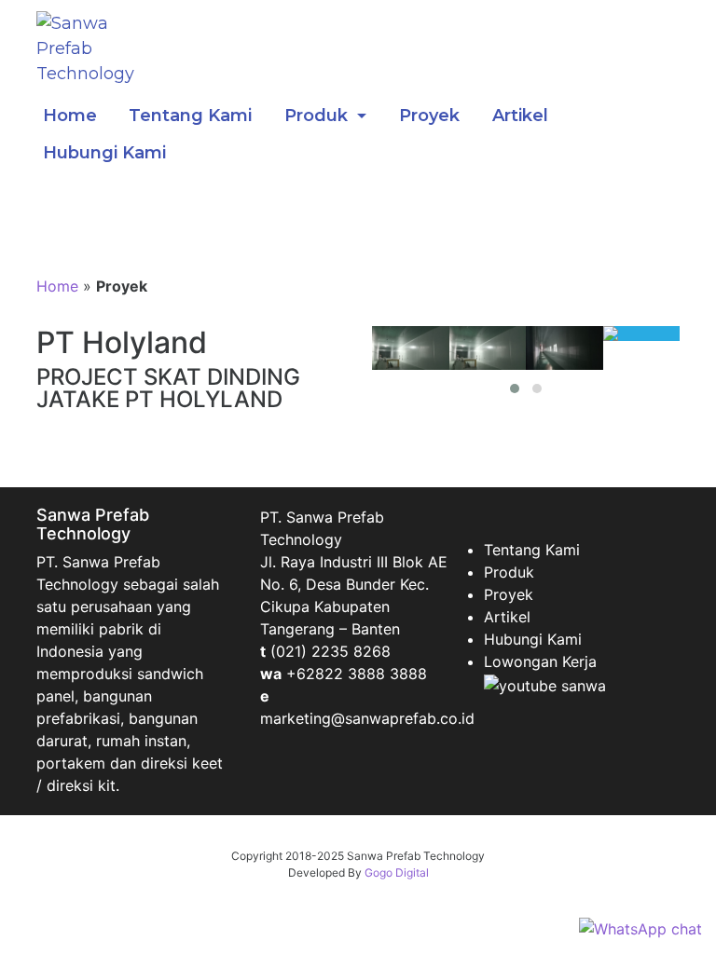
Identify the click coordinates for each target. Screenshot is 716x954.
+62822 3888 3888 (356, 673)
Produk (318, 115)
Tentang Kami (190, 115)
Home (70, 115)
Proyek (429, 115)
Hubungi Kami (104, 153)
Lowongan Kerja (540, 661)
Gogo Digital (397, 872)
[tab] (410, 348)
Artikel (520, 115)
